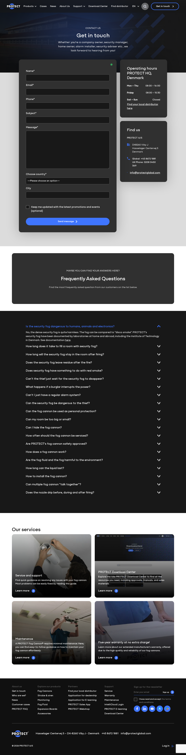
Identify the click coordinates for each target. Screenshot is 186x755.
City (28, 188)
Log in (165, 746)
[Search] (145, 6)
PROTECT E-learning (115, 709)
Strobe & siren (45, 696)
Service (108, 691)
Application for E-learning (82, 700)
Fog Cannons (45, 691)
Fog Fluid (43, 704)
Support (77, 6)
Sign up (166, 692)
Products (29, 6)
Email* (30, 85)
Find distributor (119, 6)
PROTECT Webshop (79, 709)
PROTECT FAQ (20, 709)
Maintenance (111, 700)
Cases (43, 6)
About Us (65, 6)
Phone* (30, 99)
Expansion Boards (47, 709)
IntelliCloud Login (114, 704)
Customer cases (21, 704)
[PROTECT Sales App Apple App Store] (160, 709)
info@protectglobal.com (145, 173)
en (133, 6)
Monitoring (44, 700)
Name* (30, 71)
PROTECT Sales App (79, 704)
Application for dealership (82, 696)
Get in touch (163, 6)
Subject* (31, 113)
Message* (32, 127)
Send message (66, 221)
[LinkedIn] (144, 709)
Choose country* (36, 174)
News (53, 6)
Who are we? (19, 696)
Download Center (98, 6)
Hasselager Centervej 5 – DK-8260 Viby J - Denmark (67, 733)
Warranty (109, 696)
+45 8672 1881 (110, 733)
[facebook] (137, 709)
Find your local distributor (82, 691)
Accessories (44, 713)
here (67, 340)
